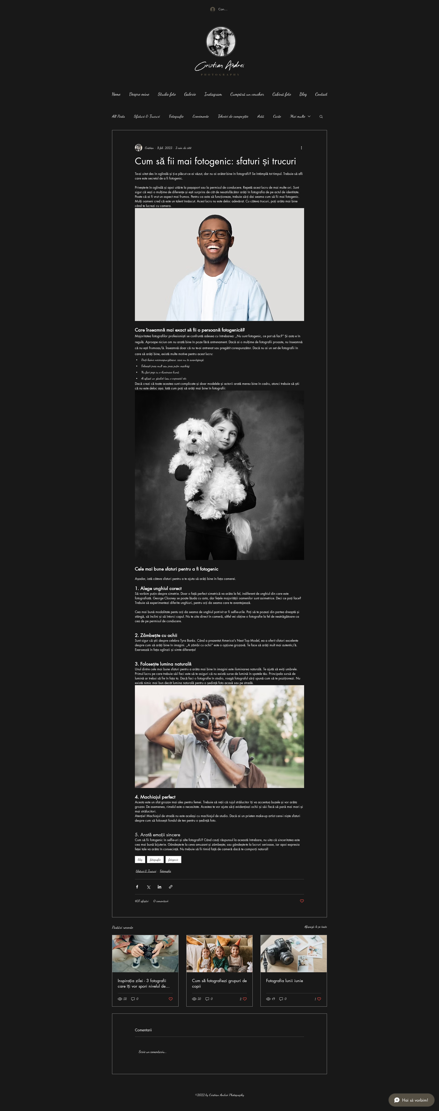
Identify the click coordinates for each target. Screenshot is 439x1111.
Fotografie (176, 116)
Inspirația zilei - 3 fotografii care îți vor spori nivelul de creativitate (142, 983)
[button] (321, 116)
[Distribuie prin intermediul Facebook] (137, 887)
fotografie (155, 859)
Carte (277, 116)
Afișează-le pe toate (316, 927)
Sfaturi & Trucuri (147, 116)
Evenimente (201, 116)
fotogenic (173, 859)
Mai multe (297, 116)
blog (140, 859)
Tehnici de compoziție (233, 116)
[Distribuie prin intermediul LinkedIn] (159, 887)
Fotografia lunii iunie (284, 980)
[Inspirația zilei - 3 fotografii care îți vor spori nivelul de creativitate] (145, 953)
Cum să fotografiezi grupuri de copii (219, 983)
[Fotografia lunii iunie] (294, 953)
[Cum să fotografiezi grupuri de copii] (220, 953)
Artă (260, 116)
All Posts (118, 116)
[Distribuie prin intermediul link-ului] (171, 887)
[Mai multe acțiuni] (301, 147)
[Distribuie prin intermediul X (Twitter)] (148, 887)
